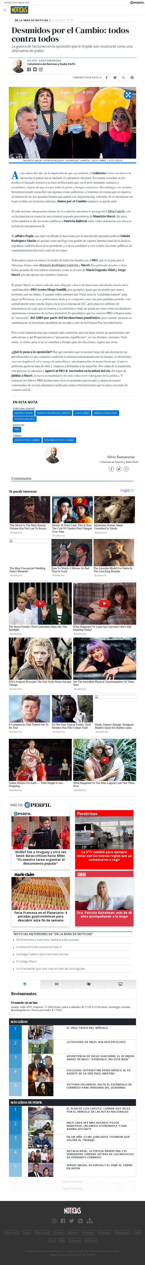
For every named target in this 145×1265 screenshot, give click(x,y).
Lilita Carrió (82, 413)
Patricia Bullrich (25, 419)
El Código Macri (26, 961)
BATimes (90, 1240)
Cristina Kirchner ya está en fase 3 (38, 947)
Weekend (88, 1232)
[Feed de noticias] (80, 1221)
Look (137, 1232)
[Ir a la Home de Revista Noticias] (18, 10)
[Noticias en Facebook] (63, 1221)
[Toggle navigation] (6, 10)
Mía (62, 1240)
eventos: (18, 425)
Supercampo (122, 1232)
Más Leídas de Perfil (26, 1102)
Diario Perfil (11, 1232)
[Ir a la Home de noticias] (72, 1210)
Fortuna (58, 1232)
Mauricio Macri (24, 413)
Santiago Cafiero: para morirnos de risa (42, 954)
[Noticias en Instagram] (54, 1221)
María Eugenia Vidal (105, 413)
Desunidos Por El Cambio (59, 440)
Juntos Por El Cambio (27, 440)
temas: (17, 435)
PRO (17, 429)
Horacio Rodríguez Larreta (53, 413)
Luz (52, 1240)
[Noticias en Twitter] (71, 1221)
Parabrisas (104, 1232)
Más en (16, 805)
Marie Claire (42, 1232)
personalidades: (24, 408)
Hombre (72, 1232)
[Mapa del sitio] (90, 1221)
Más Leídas (19, 1022)
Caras (27, 1232)
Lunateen (74, 1240)
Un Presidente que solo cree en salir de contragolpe (50, 969)
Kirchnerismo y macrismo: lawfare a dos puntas (47, 940)
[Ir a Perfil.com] (137, 2)
